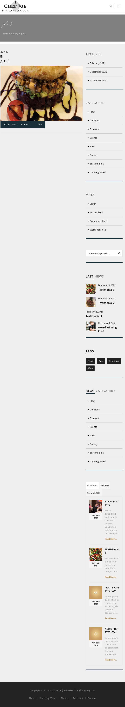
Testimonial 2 (106, 303)
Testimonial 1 (94, 316)
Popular (92, 485)
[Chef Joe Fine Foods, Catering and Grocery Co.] (15, 6)
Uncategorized (98, 172)
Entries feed (96, 212)
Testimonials (97, 163)
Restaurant (114, 361)
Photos (64, 698)
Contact (92, 698)
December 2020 (98, 71)
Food (92, 146)
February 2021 (97, 63)
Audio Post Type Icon (111, 630)
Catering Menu (48, 698)
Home (5, 33)
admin (24, 124)
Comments (93, 492)
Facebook (78, 698)
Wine (90, 368)
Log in (93, 203)
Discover (94, 129)
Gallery (14, 33)
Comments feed (98, 221)
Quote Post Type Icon (112, 589)
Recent (105, 485)
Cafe (101, 361)
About (32, 698)
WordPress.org (98, 229)
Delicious (95, 120)
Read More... (111, 538)
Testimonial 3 (106, 290)
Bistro (90, 361)
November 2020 (98, 80)
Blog (92, 111)
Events (93, 137)
